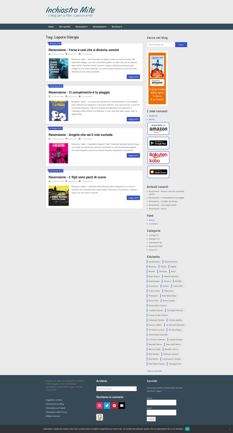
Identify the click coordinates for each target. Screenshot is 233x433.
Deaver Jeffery (155, 325)
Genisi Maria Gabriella (158, 334)
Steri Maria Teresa (157, 364)
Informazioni (99, 26)
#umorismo (153, 286)
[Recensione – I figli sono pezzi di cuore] (59, 195)
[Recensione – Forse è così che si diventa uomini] (59, 68)
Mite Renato (154, 354)
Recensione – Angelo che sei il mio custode (81, 134)
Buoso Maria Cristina (158, 305)
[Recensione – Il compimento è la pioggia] (59, 110)
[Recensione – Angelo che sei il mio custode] (59, 152)
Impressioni (154, 242)
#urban (165, 286)
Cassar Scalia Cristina (158, 315)
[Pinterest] (114, 405)
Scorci (151, 250)
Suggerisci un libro (54, 400)
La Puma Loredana (157, 339)
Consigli (152, 235)
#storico (167, 281)
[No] (229, 429)
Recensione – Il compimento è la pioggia (79, 92)
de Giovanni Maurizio (175, 325)
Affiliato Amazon (53, 416)
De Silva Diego (175, 330)
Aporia (152, 119)
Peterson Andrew (170, 354)
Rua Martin (153, 359)
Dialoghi (152, 239)
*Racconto (169, 291)
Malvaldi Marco (155, 344)
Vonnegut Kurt (175, 364)
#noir (173, 271)
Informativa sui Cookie (55, 408)
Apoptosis (153, 116)
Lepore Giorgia (175, 339)
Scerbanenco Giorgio (171, 359)
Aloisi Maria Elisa (169, 296)
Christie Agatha (175, 320)
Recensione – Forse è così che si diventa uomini (84, 49)
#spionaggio (154, 281)
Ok (187, 429)
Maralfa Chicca (171, 349)
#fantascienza (171, 262)
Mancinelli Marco (173, 344)
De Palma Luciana (156, 330)
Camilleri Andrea (156, 310)
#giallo (173, 266)
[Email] (122, 405)
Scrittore (116, 26)
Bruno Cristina (169, 300)
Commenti (153, 224)
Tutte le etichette (154, 371)
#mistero (163, 271)
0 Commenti (87, 54)
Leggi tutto (133, 76)
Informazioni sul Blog (55, 404)
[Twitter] (107, 405)
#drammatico (154, 262)
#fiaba (163, 266)
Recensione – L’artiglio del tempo (163, 201)
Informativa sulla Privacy (56, 412)
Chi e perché (64, 26)
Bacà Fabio (153, 300)
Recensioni (81, 26)
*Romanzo (153, 296)
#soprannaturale (171, 276)
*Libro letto (178, 286)
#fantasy (152, 266)
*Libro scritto (154, 291)
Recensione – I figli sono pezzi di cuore (77, 177)
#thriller (178, 281)
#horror (152, 271)
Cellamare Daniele (156, 320)
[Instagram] (99, 405)
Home (51, 26)
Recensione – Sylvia (157, 208)
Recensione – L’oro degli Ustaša (163, 205)
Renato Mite (59, 54)
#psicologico (154, 276)
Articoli (152, 220)
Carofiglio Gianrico (175, 310)
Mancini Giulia (155, 349)
